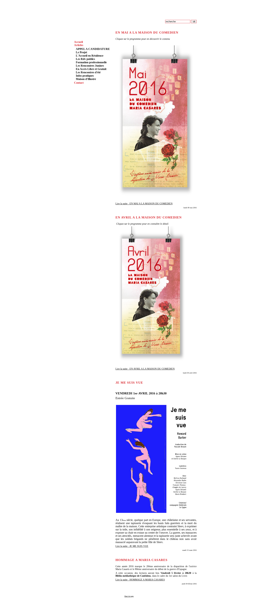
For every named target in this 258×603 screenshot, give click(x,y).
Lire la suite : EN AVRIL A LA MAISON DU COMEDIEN (145, 368)
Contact (79, 82)
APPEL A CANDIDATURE (93, 48)
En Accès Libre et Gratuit (91, 68)
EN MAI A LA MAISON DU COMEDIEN (146, 32)
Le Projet (81, 52)
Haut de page (129, 596)
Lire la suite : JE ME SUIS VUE (131, 546)
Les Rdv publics (85, 58)
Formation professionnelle (91, 62)
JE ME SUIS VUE (129, 382)
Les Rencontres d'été (88, 72)
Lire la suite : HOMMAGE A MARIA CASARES (140, 579)
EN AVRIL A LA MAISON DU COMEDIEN (148, 217)
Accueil (78, 41)
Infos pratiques (85, 75)
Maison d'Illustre (86, 79)
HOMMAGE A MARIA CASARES (141, 560)
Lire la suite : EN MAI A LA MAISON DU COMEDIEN (144, 203)
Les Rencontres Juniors (90, 65)
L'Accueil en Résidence (89, 55)
